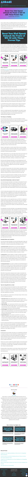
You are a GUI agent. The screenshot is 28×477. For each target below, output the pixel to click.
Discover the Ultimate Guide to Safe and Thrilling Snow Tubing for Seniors (8, 433)
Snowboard (14, 473)
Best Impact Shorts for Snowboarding (7, 465)
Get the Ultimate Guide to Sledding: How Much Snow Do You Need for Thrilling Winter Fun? (19, 434)
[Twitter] (12, 384)
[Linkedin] (16, 384)
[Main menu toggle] (26, 2)
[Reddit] (18, 384)
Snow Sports (17, 16)
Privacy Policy (24, 469)
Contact (4, 472)
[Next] (26, 57)
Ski (14, 472)
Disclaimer (24, 472)
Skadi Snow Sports (4, 469)
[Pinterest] (14, 384)
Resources (4, 473)
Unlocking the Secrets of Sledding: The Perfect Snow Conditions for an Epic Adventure (8, 444)
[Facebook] (9, 384)
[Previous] (2, 57)
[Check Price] (5, 65)
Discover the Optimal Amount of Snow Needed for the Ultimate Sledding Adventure (19, 444)
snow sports (7, 69)
